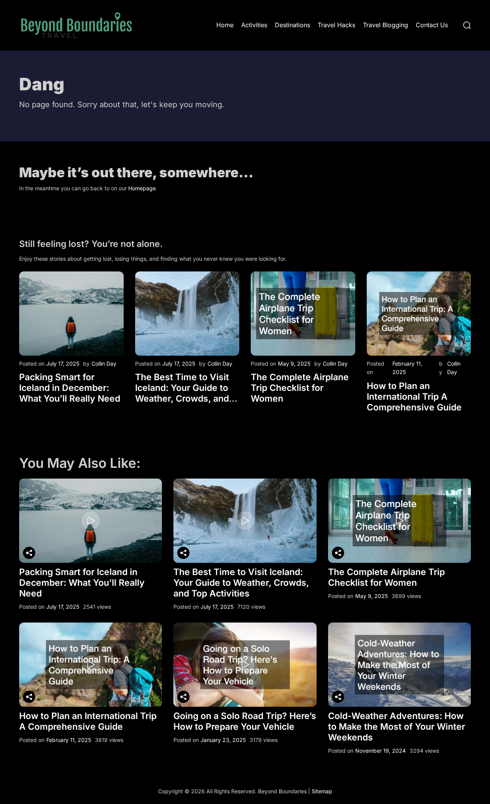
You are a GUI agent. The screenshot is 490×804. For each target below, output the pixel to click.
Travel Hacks (336, 25)
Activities (254, 25)
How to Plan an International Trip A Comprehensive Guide (414, 397)
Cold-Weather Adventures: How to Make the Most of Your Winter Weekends (396, 727)
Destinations (292, 25)
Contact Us (432, 25)
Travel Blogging (385, 25)
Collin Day (103, 363)
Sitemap (322, 791)
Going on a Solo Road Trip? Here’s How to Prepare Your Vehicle (244, 721)
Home (225, 25)
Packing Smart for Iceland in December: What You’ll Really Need (69, 388)
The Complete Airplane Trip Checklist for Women (300, 388)
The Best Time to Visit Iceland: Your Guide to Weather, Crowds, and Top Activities (182, 393)
